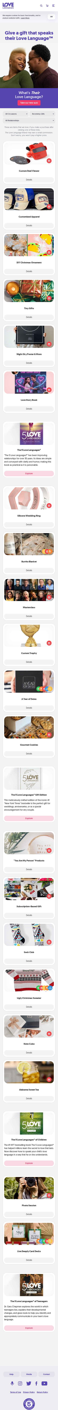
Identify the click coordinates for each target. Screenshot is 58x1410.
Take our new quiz (29, 102)
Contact (46, 1374)
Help (11, 1374)
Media (29, 1374)
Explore (29, 473)
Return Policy (42, 1392)
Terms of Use (15, 1392)
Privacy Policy (29, 1392)
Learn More (25, 18)
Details (29, 180)
